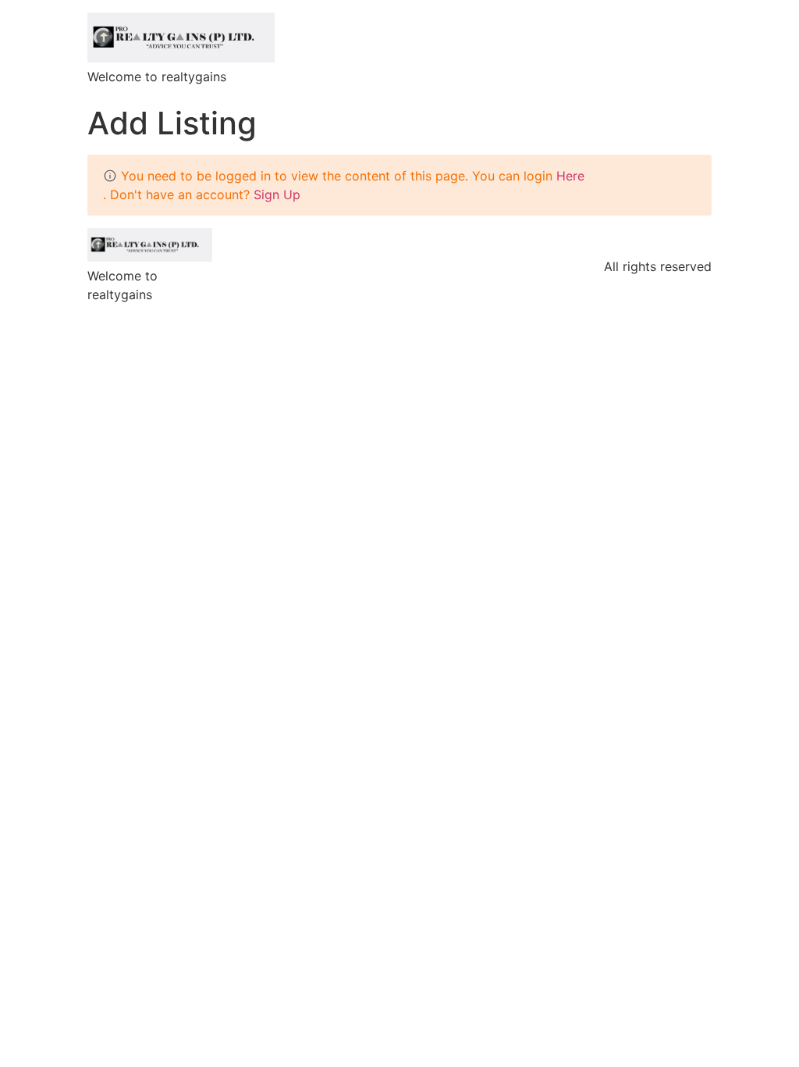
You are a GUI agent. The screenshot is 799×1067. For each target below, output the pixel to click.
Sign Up (277, 194)
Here (570, 176)
